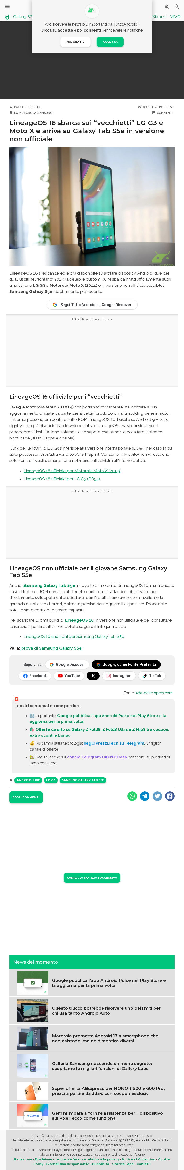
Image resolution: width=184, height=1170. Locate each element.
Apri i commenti (26, 797)
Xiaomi (159, 17)
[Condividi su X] (157, 796)
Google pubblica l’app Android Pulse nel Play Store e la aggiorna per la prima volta (109, 983)
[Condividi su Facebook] (170, 796)
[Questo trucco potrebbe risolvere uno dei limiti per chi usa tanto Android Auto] (32, 1010)
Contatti (144, 1164)
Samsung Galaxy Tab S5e (83, 780)
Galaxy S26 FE (27, 17)
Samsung (44, 113)
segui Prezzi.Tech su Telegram (114, 743)
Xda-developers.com (154, 692)
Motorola (27, 113)
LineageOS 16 (79, 620)
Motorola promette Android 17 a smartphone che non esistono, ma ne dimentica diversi (105, 1038)
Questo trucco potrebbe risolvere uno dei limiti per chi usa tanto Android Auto (106, 1011)
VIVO (175, 17)
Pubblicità (100, 1164)
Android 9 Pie (28, 780)
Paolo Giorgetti (27, 107)
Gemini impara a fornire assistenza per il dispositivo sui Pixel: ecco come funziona (107, 1116)
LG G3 (50, 780)
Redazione (23, 1159)
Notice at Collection (138, 1159)
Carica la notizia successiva (92, 877)
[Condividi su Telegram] (145, 796)
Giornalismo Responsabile (67, 1164)
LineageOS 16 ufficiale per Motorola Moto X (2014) (72, 470)
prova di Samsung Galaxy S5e (51, 648)
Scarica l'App (123, 1164)
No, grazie (75, 41)
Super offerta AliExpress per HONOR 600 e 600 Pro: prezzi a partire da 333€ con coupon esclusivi (108, 1091)
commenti (165, 113)
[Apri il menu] (7, 7)
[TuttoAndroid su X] (93, 676)
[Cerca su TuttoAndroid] (177, 7)
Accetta (110, 41)
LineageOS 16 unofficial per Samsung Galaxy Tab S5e (74, 636)
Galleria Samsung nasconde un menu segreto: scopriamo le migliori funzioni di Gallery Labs (102, 1066)
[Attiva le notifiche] (167, 6)
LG (16, 113)
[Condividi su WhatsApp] (132, 796)
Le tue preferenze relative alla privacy (87, 1159)
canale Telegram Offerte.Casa (97, 757)
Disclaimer (43, 1159)
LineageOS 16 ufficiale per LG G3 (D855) (62, 478)
